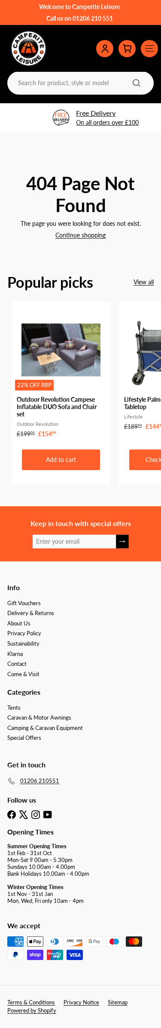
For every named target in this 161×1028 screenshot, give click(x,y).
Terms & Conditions (31, 1002)
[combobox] (80, 83)
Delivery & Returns (30, 612)
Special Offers (24, 737)
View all (144, 282)
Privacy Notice (81, 1002)
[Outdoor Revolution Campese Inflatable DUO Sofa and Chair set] (61, 372)
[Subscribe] (122, 542)
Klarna (15, 653)
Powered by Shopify (31, 1010)
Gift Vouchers (24, 603)
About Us (18, 623)
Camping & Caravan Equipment (45, 727)
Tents (14, 707)
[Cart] (127, 48)
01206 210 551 (93, 18)
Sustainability (23, 643)
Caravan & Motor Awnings (39, 717)
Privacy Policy (24, 633)
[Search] (136, 83)
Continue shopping (80, 235)
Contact (17, 663)
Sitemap (118, 1002)
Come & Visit (23, 674)
